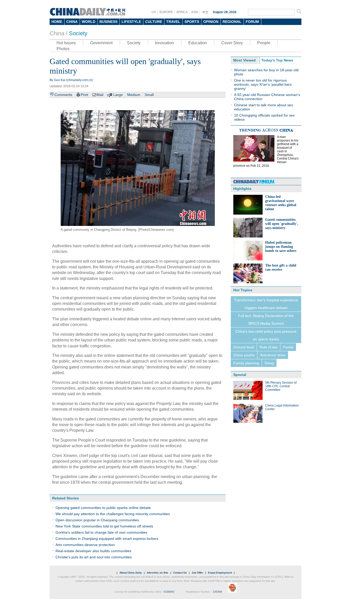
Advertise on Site (157, 572)
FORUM (252, 22)
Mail (100, 95)
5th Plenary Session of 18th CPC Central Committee (281, 386)
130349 (217, 591)
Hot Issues (66, 43)
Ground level (243, 347)
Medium (133, 95)
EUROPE (166, 12)
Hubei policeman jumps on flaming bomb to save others (280, 247)
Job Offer (197, 572)
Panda (288, 347)
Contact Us (180, 572)
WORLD (88, 22)
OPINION (210, 22)
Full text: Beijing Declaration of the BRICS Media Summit (266, 319)
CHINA (72, 22)
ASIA (194, 12)
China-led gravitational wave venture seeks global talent (280, 203)
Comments (63, 95)
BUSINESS (108, 22)
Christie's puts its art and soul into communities (94, 557)
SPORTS (191, 22)
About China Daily (130, 572)
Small (149, 95)
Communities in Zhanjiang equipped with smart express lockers (107, 538)
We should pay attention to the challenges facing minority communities (113, 514)
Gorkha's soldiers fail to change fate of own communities (101, 532)
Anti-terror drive (272, 355)
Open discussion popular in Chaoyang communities (97, 520)
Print (84, 95)
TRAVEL (173, 22)
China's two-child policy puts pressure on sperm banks (266, 335)
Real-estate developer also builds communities (93, 551)
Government (101, 43)
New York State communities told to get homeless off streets (104, 526)
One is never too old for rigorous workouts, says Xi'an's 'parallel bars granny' (263, 84)
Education (197, 43)
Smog (269, 363)
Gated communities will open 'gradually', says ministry (281, 224)
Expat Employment (220, 572)
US (154, 12)
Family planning (246, 363)
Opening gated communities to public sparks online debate (103, 508)
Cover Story (232, 43)
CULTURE (153, 22)
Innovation (164, 43)
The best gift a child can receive (280, 267)
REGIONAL (232, 22)
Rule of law (269, 347)
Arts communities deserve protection (85, 545)
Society (78, 33)
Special (239, 375)
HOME (56, 22)
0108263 (169, 591)
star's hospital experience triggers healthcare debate (266, 304)
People (263, 43)
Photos (63, 49)
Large (118, 95)
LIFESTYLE (131, 22)
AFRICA (182, 12)
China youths (244, 355)
